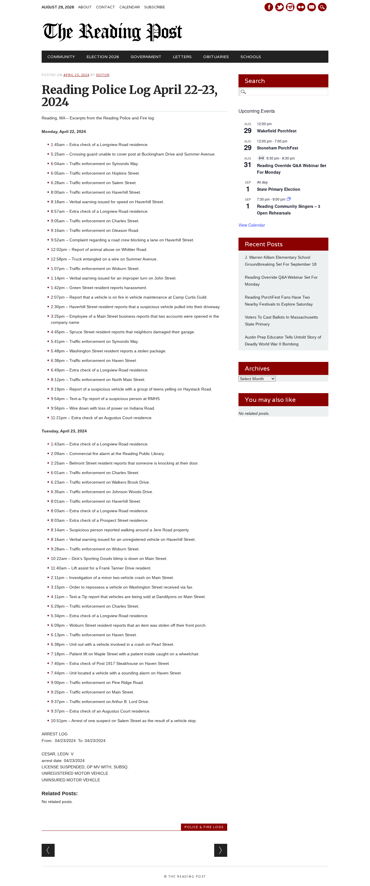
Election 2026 (102, 56)
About (85, 7)
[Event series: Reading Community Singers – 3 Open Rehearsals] (289, 199)
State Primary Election (278, 189)
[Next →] (220, 850)
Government (146, 56)
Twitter (279, 7)
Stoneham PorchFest (277, 148)
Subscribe (154, 7)
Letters (182, 56)
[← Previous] (48, 850)
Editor (103, 75)
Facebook (268, 7)
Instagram (290, 7)
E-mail (312, 7)
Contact (105, 7)
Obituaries (216, 56)
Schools (250, 56)
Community (61, 56)
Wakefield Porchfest (277, 131)
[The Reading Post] (113, 40)
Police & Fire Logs (204, 827)
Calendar (129, 7)
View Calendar (251, 225)
